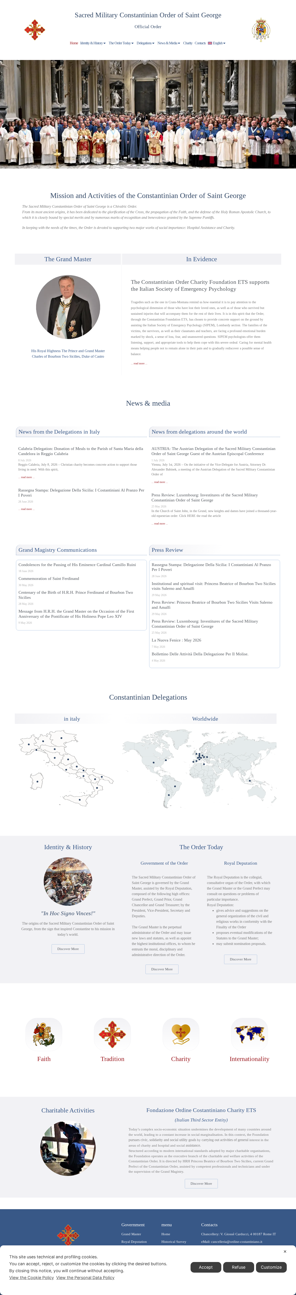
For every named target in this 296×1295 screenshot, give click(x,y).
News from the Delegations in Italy (59, 432)
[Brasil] (175, 786)
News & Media (167, 43)
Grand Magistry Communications (57, 550)
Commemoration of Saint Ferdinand (48, 578)
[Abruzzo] (77, 766)
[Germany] (202, 755)
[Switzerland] (201, 758)
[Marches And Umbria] (68, 759)
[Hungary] (207, 757)
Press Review (167, 550)
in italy (72, 719)
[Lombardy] (43, 741)
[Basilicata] (95, 779)
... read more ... (139, 363)
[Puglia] (102, 777)
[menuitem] (217, 43)
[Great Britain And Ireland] (196, 754)
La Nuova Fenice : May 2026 (176, 640)
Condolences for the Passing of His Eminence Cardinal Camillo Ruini (77, 564)
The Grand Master (67, 259)
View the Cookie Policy (31, 1277)
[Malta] (204, 764)
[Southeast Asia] (250, 781)
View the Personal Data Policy (85, 1277)
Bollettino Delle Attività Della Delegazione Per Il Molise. (200, 654)
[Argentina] (169, 795)
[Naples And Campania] (83, 776)
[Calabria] (97, 788)
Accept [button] (206, 1267)
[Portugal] (193, 762)
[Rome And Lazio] (66, 769)
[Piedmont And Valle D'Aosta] (29, 744)
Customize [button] (271, 1267)
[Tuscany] (55, 758)
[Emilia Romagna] (55, 749)
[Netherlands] (199, 754)
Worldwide (205, 719)
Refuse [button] (238, 1267)
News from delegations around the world (199, 432)
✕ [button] (285, 1251)
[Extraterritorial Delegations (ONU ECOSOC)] (166, 760)
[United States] (153, 762)
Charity (187, 43)
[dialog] (148, 1270)
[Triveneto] (61, 738)
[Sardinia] (37, 781)
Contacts (200, 43)
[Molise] (83, 770)
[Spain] (196, 761)
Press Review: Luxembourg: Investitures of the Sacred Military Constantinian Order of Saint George (204, 497)
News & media (148, 403)
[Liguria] (36, 750)
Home (74, 43)
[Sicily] (79, 800)
